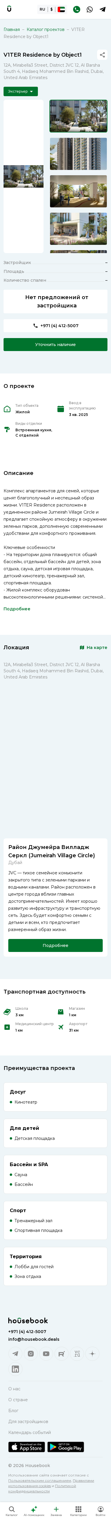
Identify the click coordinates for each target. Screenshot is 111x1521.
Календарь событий (29, 1432)
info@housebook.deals (33, 1339)
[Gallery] (24, 176)
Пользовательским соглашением (39, 1480)
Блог (13, 1410)
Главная (12, 29)
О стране (18, 1399)
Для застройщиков (28, 1421)
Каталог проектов (46, 29)
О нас (14, 1388)
